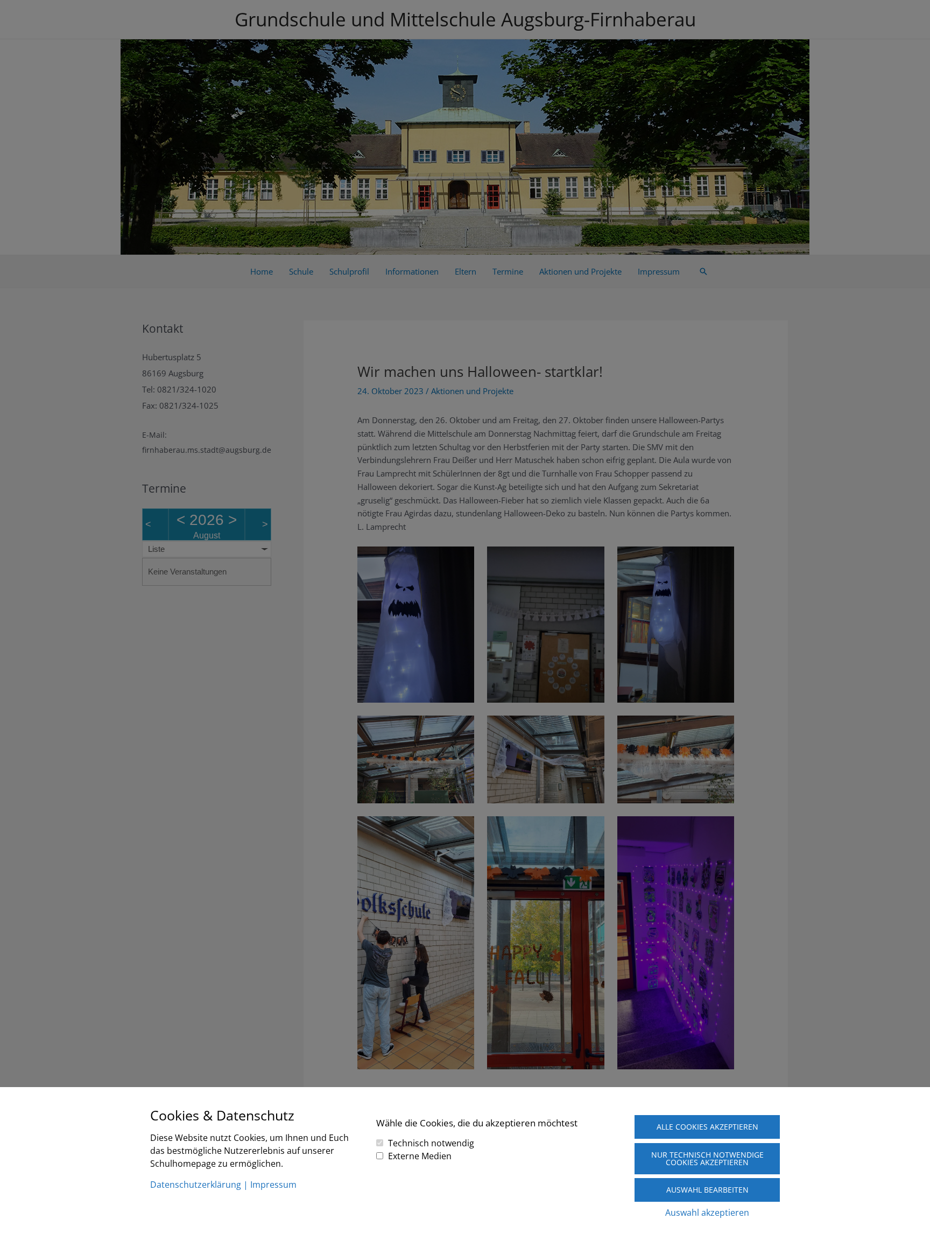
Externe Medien (420, 1156)
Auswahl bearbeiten (707, 1190)
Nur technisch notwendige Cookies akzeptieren (707, 1158)
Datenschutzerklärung (195, 1184)
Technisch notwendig (431, 1143)
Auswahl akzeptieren (707, 1212)
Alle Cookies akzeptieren (707, 1127)
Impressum (273, 1184)
